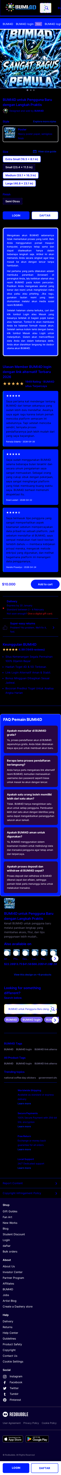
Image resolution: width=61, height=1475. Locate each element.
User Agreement (12, 1423)
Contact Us (10, 1355)
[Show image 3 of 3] (33, 90)
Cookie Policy (49, 1423)
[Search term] (46, 8)
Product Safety (12, 1344)
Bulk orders (10, 1251)
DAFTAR (44, 1468)
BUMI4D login (28, 24)
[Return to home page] (21, 8)
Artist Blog (9, 1300)
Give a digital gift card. (40, 613)
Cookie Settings (13, 1361)
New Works (10, 1222)
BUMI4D (8, 24)
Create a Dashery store (18, 1306)
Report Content (13, 1183)
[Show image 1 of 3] (27, 90)
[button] (44, 958)
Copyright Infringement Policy (22, 1193)
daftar (7, 1245)
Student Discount (14, 1234)
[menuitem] (8, 24)
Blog (5, 1228)
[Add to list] (6, 953)
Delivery (8, 1321)
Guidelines (9, 1338)
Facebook (16, 1382)
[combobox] (45, 8)
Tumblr (14, 1394)
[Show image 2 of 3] (30, 90)
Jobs (6, 1295)
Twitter (14, 1388)
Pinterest (15, 1399)
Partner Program (13, 1277)
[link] (11, 1020)
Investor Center (13, 1272)
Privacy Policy (31, 1423)
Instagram (16, 1376)
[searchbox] (30, 1009)
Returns (7, 1327)
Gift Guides (10, 1211)
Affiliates (8, 1283)
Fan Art (7, 1217)
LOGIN (16, 1467)
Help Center (10, 1332)
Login (6, 1240)
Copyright (9, 1350)
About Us (9, 1266)
